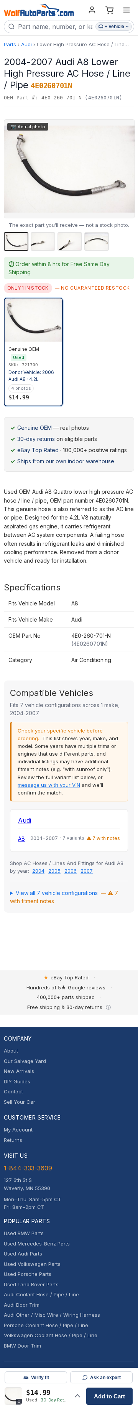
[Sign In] (92, 10)
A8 (21, 838)
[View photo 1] (16, 241)
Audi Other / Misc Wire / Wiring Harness (52, 1315)
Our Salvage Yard (25, 1061)
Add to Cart (109, 1396)
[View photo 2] (43, 241)
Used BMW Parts (24, 1233)
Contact (13, 1091)
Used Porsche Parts (27, 1274)
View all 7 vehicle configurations (64, 897)
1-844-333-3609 (28, 1168)
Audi (26, 44)
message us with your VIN (49, 785)
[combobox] (55, 26)
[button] (69, 169)
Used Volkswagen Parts (32, 1264)
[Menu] (126, 10)
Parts (10, 44)
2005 (54, 871)
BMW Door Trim (22, 1346)
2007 (86, 871)
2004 (38, 871)
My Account (18, 1129)
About (11, 1051)
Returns (13, 1140)
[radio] (33, 352)
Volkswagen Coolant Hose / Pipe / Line (50, 1335)
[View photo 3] (70, 241)
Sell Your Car (19, 1102)
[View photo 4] (96, 241)
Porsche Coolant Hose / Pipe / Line (46, 1325)
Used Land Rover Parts (31, 1284)
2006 (70, 871)
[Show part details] (77, 1396)
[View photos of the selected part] (13, 1396)
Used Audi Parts (23, 1253)
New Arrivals (19, 1071)
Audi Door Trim (21, 1305)
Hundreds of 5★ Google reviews (65, 987)
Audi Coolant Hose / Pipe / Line (41, 1294)
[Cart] (109, 10)
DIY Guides (17, 1081)
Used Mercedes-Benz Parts (37, 1243)
